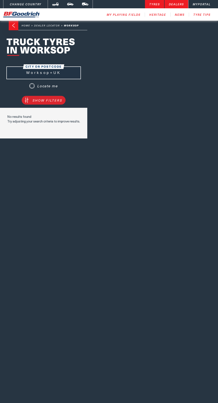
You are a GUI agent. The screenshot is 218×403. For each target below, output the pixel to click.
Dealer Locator (47, 25)
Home (26, 25)
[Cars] (70, 4)
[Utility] (85, 4)
